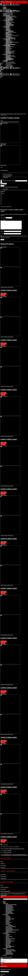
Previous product (4, 122)
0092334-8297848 (7, 850)
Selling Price (5, 176)
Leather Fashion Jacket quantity (8, 180)
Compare (2, 185)
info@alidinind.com (7, 854)
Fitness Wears (3, 876)
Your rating (3, 217)
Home (2, 113)
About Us (2, 863)
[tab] (15, 189)
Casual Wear (7, 113)
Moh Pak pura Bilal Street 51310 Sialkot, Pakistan (14, 848)
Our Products (3, 865)
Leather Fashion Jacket (9, 290)
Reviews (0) (5, 189)
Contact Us (3, 867)
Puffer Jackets (3, 143)
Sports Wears (3, 874)
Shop (4, 113)
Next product (3, 144)
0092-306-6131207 (8, 852)
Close (2, 897)
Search (2, 961)
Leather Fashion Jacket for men (16, 113)
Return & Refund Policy (5, 891)
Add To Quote (3, 183)
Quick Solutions (4, 894)
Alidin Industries (16, 893)
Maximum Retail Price (7, 175)
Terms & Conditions (5, 887)
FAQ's (2, 885)
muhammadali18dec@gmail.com (20, 854)
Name (2, 231)
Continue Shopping (5, 971)
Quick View (3, 295)
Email (2, 233)
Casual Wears (3, 878)
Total (4, 177)
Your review (3, 220)
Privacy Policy (3, 889)
